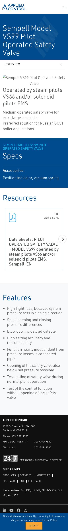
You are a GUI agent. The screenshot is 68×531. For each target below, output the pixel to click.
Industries (43, 475)
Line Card (9, 481)
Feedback (34, 481)
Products (9, 475)
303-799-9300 (19, 436)
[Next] (62, 239)
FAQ (21, 481)
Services (25, 475)
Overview (12, 64)
